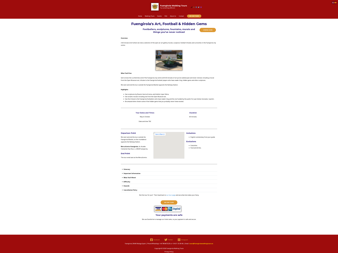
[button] (194, 16)
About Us (173, 16)
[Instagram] (201, 7)
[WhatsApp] (194, 7)
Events (159, 16)
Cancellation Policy (130, 190)
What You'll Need (130, 178)
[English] (333, 2)
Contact (181, 16)
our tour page (170, 195)
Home (140, 16)
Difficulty (127, 182)
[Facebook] (196, 7)
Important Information (132, 173)
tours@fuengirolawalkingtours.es (201, 244)
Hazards (126, 186)
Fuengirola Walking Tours (173, 5)
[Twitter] (199, 7)
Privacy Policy (169, 252)
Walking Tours (149, 16)
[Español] (335, 2)
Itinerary (127, 169)
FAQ (166, 16)
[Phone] (192, 7)
